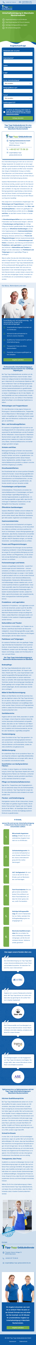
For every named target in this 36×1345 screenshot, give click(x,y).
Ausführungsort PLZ (9, 102)
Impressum (12, 1341)
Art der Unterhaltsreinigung (11, 80)
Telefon (5, 65)
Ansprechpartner (8, 58)
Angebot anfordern (18, 359)
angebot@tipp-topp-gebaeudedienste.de (27, 2)
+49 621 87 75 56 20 (11, 2)
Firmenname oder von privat (11, 50)
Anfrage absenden (18, 118)
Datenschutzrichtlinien (12, 114)
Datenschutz (23, 1341)
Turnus (5, 95)
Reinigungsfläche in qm (10, 87)
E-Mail (5, 73)
